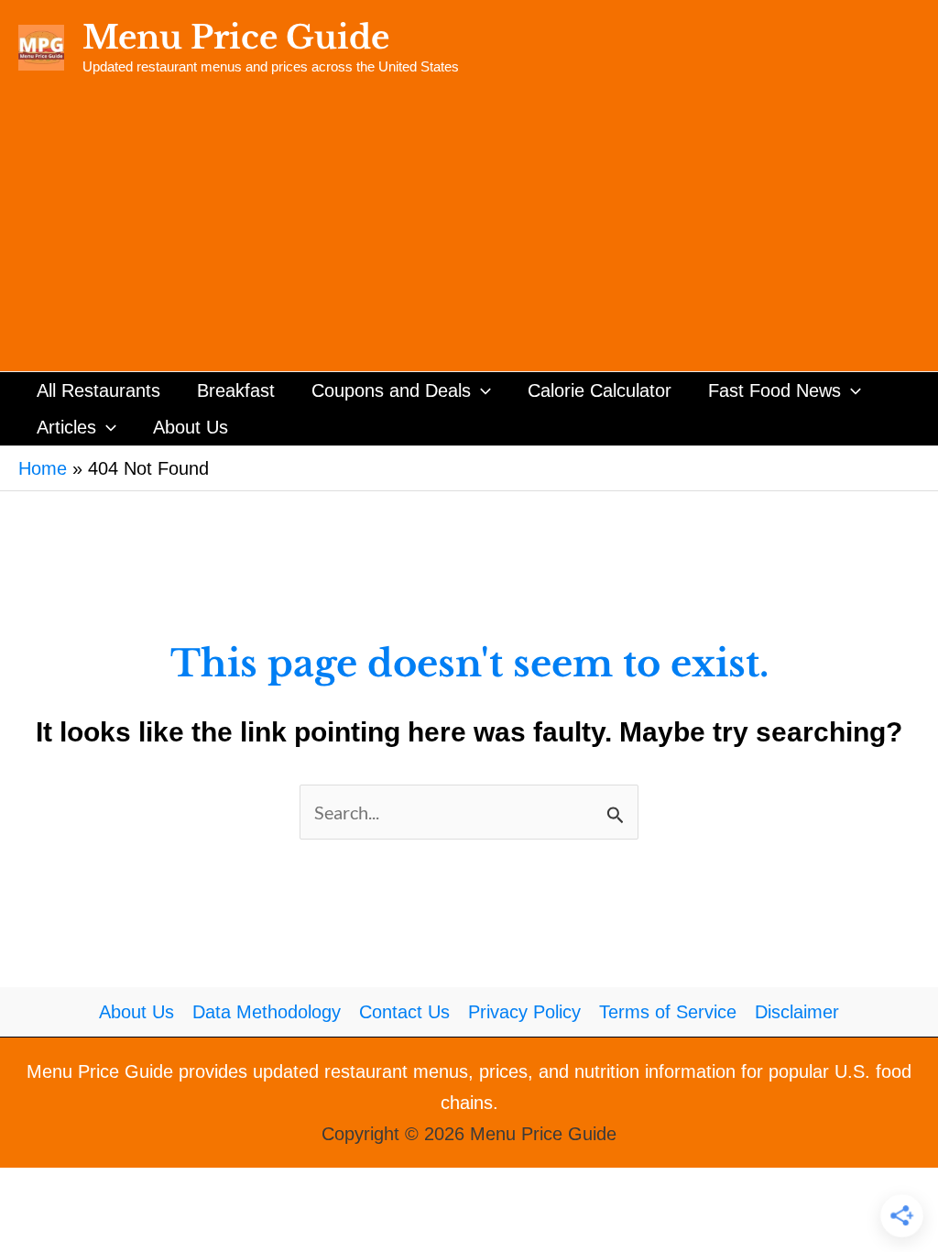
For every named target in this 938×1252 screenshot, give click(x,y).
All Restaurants (98, 390)
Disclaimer (797, 1012)
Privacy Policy (524, 1012)
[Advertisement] (469, 233)
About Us (190, 427)
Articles (66, 427)
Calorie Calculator (599, 390)
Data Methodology (266, 1012)
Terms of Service (667, 1012)
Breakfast (236, 390)
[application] (481, 390)
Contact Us (404, 1012)
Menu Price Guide (235, 37)
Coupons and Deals (391, 390)
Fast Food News (774, 390)
